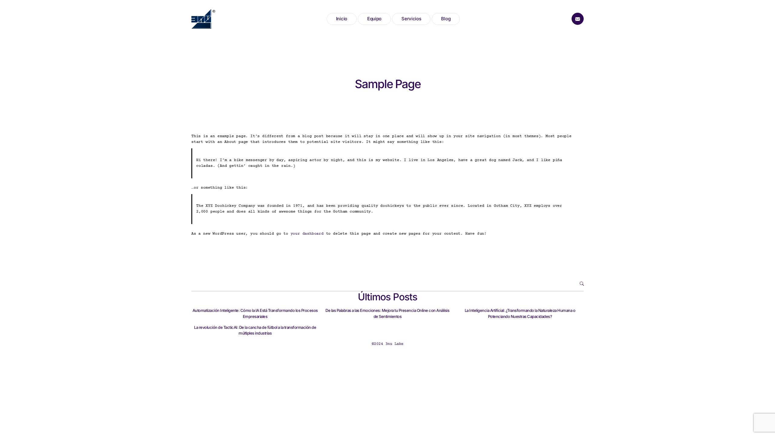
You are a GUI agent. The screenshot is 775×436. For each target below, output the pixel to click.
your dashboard (307, 234)
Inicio (341, 18)
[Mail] (578, 19)
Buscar (576, 283)
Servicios (411, 18)
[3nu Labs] (203, 19)
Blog (445, 18)
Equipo (374, 18)
